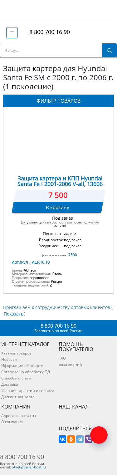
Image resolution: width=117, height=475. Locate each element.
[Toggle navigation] (12, 32)
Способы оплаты (16, 378)
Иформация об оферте (22, 365)
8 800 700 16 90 (48, 32)
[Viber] (88, 439)
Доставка (9, 384)
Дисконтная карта (18, 396)
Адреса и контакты (18, 415)
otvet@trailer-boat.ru (29, 467)
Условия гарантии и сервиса (27, 390)
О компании (12, 421)
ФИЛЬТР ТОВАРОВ (58, 100)
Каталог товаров (16, 353)
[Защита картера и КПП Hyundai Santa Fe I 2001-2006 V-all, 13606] (58, 141)
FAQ (62, 358)
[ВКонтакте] (62, 439)
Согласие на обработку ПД (25, 372)
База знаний (70, 364)
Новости (9, 359)
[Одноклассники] (71, 439)
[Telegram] (80, 439)
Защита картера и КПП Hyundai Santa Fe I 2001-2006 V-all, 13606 (60, 181)
